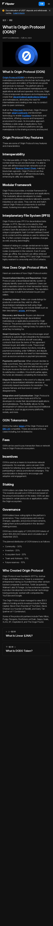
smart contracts (20, 112)
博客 (11, 20)
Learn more (19, 13)
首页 (4, 20)
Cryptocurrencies (11, 38)
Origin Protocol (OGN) (13, 77)
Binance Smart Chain (26, 168)
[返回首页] (8, 4)
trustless (26, 115)
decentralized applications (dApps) (30, 97)
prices (22, 310)
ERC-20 (6, 429)
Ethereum (18, 110)
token (21, 426)
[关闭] (49, 10)
